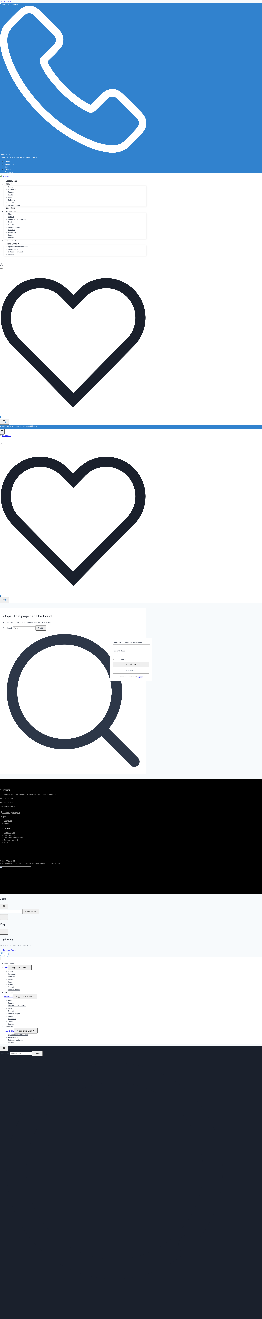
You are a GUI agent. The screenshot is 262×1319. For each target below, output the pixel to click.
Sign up (140, 677)
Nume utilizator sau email (127, 642)
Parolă (120, 651)
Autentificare (131, 664)
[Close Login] (4, 917)
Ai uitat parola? (131, 670)
